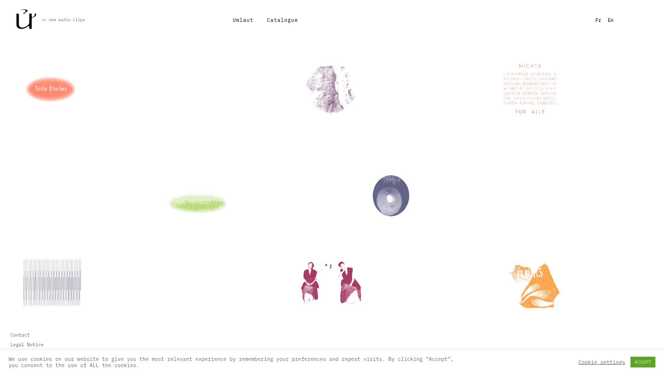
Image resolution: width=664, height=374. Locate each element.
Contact (20, 335)
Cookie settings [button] (602, 362)
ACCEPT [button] (643, 362)
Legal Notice (27, 344)
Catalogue (282, 20)
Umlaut (243, 20)
